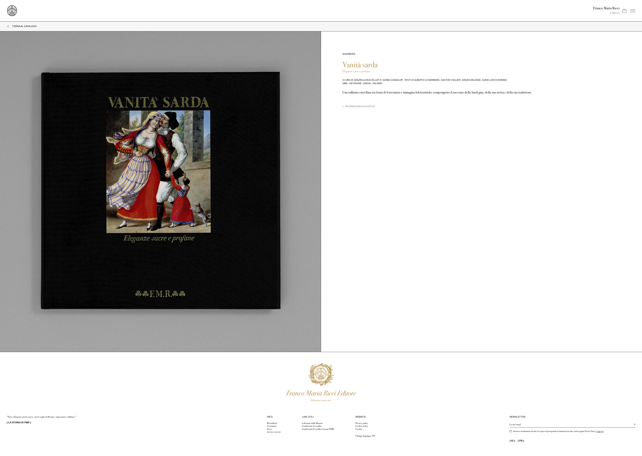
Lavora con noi (274, 431)
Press (269, 429)
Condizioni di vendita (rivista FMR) (318, 429)
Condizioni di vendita (312, 426)
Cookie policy (361, 426)
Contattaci (272, 426)
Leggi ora (600, 431)
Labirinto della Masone (312, 423)
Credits (358, 429)
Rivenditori (272, 423)
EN (373, 435)
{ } (19, 422)
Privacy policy (361, 423)
